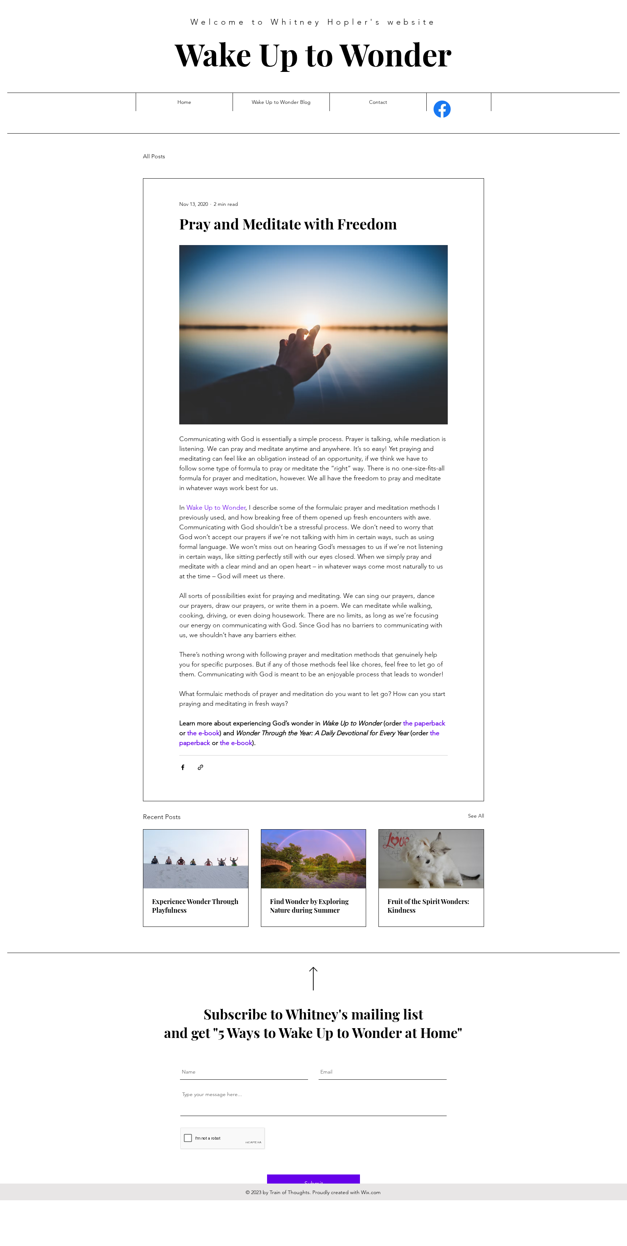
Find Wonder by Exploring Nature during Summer (309, 906)
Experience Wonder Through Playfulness (195, 906)
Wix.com (371, 1192)
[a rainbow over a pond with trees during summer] (313, 859)
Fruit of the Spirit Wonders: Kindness (428, 906)
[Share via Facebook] (182, 767)
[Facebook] (442, 109)
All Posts (154, 156)
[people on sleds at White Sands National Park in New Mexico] (195, 859)
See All (476, 816)
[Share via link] (200, 767)
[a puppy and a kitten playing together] (431, 859)
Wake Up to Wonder (313, 53)
